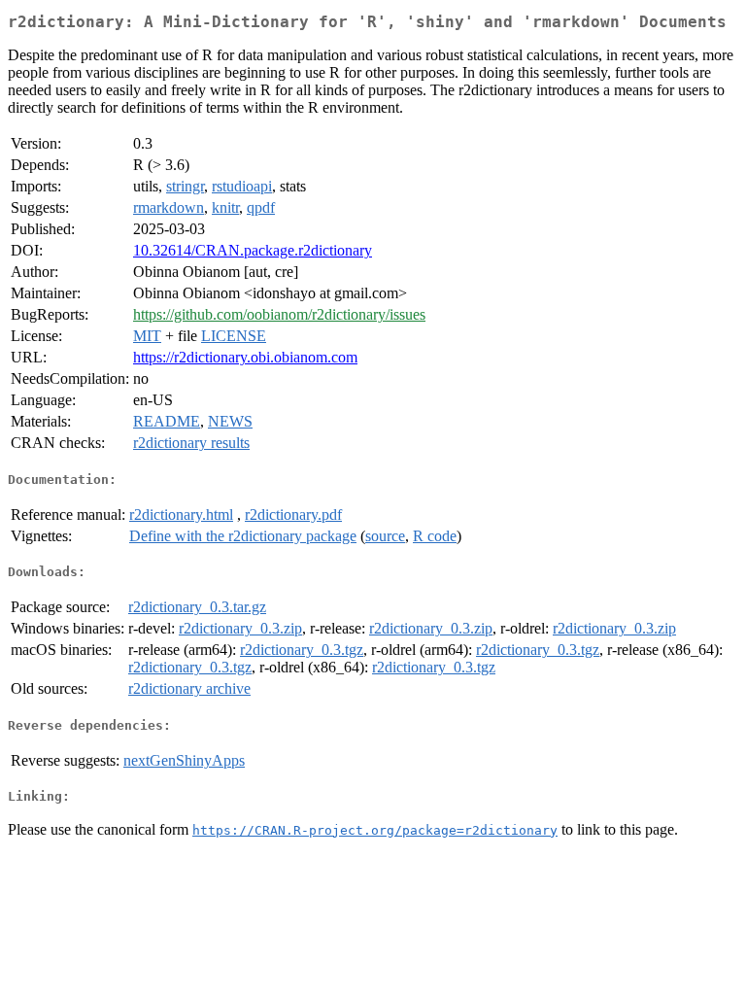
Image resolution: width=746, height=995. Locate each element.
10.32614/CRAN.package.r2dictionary (252, 250)
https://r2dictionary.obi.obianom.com (245, 357)
